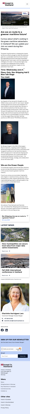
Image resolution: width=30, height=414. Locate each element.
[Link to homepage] (8, 4)
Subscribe (23, 356)
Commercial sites (6, 388)
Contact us (4, 391)
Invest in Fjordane (6, 399)
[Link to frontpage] (6, 366)
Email (3, 353)
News (2, 382)
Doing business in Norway (8, 384)
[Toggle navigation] (27, 4)
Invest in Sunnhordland (7, 402)
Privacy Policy (5, 407)
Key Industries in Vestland (8, 386)
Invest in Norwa (5, 405)
